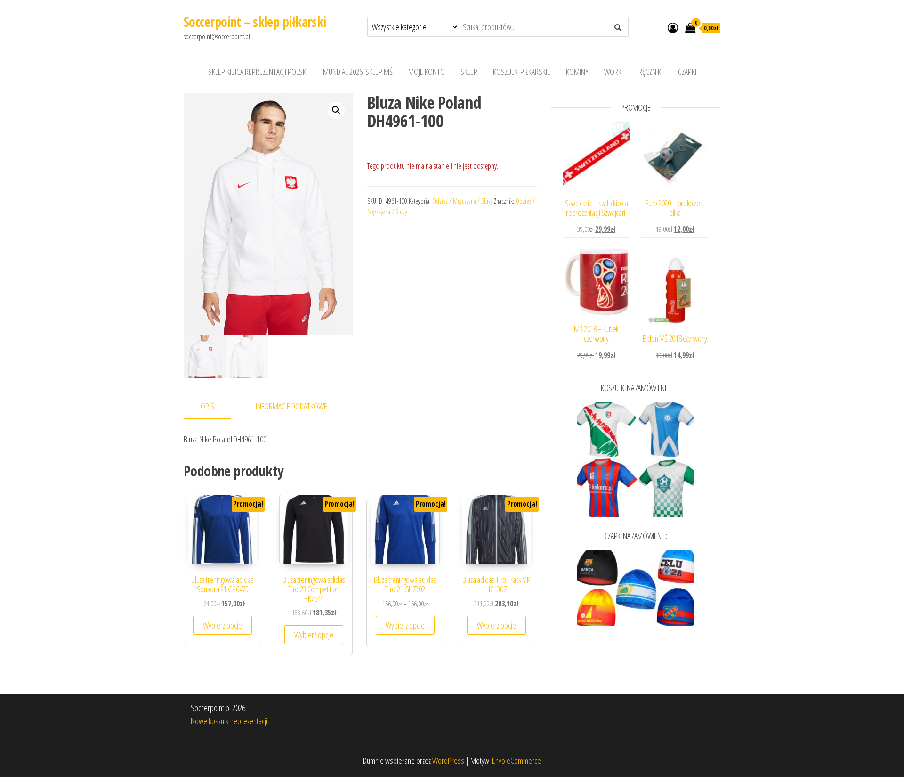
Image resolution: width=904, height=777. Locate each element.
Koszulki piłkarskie (521, 71)
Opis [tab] (207, 406)
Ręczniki (650, 71)
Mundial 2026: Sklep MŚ (358, 71)
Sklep (468, 71)
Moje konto (426, 71)
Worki (613, 71)
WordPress (448, 760)
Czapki (687, 71)
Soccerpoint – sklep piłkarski (255, 22)
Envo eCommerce (516, 760)
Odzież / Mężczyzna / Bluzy (462, 200)
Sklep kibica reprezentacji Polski (257, 71)
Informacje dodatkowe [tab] (291, 406)
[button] (336, 110)
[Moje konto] (673, 27)
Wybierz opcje (222, 625)
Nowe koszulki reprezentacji (229, 721)
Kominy (577, 71)
